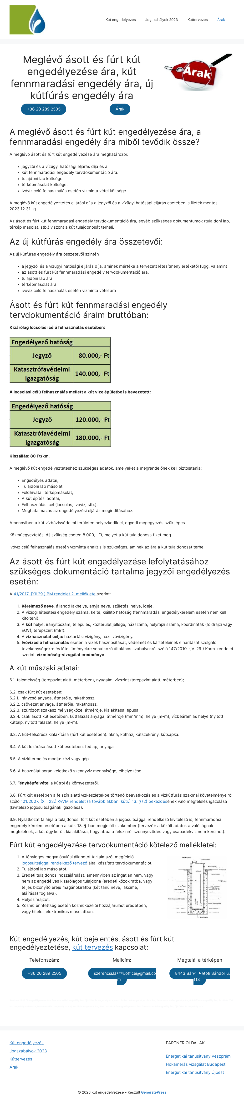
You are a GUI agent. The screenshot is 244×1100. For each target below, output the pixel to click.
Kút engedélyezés (121, 19)
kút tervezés (92, 947)
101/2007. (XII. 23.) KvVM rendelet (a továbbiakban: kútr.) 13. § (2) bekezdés (94, 801)
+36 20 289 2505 (44, 109)
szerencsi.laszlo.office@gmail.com (125, 976)
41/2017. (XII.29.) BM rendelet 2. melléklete (55, 594)
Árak (221, 19)
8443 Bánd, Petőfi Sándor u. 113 (202, 976)
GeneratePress (154, 1092)
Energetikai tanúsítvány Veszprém (198, 1056)
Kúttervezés (198, 19)
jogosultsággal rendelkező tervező (54, 863)
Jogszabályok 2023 (161, 19)
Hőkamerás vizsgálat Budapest (195, 1064)
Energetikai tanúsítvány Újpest (195, 1072)
